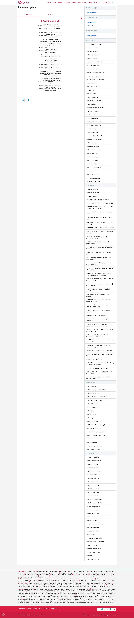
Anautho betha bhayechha (95, 136)
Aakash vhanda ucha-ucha (95, 524)
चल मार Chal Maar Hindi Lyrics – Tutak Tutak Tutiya (99, 212)
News (90, 2)
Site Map (57, 608)
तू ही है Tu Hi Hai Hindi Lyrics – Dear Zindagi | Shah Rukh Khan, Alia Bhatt (99, 346)
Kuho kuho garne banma (95, 499)
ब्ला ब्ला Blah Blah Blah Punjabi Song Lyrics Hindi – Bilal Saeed (100, 319)
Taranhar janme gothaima (95, 538)
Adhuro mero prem (93, 111)
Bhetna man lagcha (93, 157)
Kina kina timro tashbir (94, 100)
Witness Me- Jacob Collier (95, 428)
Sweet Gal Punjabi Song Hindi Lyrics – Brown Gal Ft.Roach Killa (99, 330)
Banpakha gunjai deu (94, 531)
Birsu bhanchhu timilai (94, 164)
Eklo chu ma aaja (92, 153)
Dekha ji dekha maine (94, 192)
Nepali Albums (82, 2)
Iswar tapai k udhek (93, 513)
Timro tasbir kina (93, 118)
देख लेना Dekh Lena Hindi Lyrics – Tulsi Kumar (100, 350)
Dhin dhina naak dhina (94, 69)
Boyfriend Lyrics (92, 411)
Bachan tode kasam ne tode (96, 139)
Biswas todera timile (93, 171)
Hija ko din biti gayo (93, 485)
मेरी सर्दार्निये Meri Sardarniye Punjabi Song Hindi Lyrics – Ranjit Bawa (99, 279)
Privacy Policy (50, 608)
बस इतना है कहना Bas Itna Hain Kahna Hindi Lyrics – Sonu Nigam (99, 269)
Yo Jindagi (91, 90)
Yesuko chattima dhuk (94, 552)
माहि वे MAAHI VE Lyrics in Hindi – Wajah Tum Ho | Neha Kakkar (100, 341)
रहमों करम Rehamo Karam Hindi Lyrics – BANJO (100, 203)
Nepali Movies (92, 22)
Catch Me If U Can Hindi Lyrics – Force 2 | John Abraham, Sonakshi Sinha (100, 305)
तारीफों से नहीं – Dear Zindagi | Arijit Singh (98, 368)
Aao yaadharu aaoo (93, 132)
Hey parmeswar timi (93, 527)
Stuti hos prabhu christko (95, 478)
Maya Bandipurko (93, 97)
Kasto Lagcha (92, 93)
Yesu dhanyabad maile (94, 474)
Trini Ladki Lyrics (93, 407)
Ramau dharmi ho (93, 464)
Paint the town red (93, 439)
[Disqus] (50, 124)
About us (28, 608)
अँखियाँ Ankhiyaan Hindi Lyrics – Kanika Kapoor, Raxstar (99, 355)
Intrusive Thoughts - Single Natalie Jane (99, 435)
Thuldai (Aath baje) (93, 65)
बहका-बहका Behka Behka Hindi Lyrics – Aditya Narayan (99, 218)
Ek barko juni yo (92, 555)
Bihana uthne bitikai (93, 160)
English (74, 2)
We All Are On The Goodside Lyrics (97, 396)
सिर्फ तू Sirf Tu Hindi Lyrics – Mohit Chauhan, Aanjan (99, 253)
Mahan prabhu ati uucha (95, 482)
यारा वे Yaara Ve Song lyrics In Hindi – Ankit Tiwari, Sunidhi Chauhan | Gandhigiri (98, 274)
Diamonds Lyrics (92, 386)
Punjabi (60, 2)
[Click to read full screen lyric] (81, 19)
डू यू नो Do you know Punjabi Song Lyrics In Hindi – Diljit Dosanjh (98, 263)
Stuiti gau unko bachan (94, 460)
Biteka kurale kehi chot (94, 174)
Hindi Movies (92, 26)
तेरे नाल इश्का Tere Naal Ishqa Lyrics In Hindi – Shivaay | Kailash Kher (99, 377)
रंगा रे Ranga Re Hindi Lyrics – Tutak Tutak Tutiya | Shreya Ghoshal (100, 223)
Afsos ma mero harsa (94, 467)
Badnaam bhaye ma (93, 143)
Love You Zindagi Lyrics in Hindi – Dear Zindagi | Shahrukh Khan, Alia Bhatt (100, 363)
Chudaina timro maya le (94, 178)
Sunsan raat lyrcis (93, 534)
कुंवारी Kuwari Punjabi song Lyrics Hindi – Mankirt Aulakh (98, 242)
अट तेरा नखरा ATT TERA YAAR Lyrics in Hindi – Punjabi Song (99, 372)
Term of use (42, 608)
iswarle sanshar (92, 517)
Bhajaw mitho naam (93, 492)
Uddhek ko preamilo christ (95, 503)
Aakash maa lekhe (93, 114)
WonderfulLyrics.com (107, 615)
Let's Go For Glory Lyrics (95, 400)
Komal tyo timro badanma (95, 62)
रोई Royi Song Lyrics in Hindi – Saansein (99, 315)
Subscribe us (40, 615)
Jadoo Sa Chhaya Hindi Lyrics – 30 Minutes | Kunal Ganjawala (99, 284)
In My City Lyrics (92, 414)
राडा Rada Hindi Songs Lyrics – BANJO (98, 199)
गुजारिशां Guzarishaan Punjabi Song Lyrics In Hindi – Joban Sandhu (98, 237)
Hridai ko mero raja (93, 489)
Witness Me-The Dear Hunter (96, 432)
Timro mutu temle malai (94, 44)
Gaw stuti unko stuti (93, 496)
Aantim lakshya (92, 129)
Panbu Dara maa (92, 58)
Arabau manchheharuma (95, 48)
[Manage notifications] (3, 614)
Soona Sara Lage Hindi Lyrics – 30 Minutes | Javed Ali (99, 311)
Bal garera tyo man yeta (94, 146)
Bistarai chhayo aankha (94, 167)
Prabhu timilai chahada (94, 548)
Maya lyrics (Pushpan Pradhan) (96, 72)
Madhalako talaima (93, 520)
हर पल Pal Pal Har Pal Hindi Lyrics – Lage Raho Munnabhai (99, 232)
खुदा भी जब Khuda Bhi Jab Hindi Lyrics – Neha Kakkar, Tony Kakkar (99, 300)
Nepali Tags (97, 2)
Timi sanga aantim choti (94, 125)
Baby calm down (92, 442)
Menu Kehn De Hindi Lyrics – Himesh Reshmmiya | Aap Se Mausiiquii (97, 335)
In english (29, 14)
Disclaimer (35, 608)
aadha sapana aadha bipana (95, 107)
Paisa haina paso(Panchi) (95, 76)
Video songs (106, 2)
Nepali (49, 2)
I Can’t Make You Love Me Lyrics (97, 425)
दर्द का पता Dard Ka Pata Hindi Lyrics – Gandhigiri (101, 227)
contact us (22, 608)
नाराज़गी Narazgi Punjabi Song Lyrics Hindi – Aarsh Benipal (99, 258)
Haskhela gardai (92, 545)
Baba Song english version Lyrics (97, 389)
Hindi (54, 2)
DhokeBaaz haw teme (94, 51)
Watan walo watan (93, 196)
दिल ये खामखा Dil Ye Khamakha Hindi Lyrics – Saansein (98, 295)
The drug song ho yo (94, 181)
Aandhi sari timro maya (94, 121)
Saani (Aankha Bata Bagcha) (96, 79)
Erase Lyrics (91, 418)
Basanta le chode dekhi (94, 150)
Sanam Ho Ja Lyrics (93, 393)
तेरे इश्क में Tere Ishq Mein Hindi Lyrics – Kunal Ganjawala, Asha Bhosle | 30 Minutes (99, 325)
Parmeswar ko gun (93, 559)
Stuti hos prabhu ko (93, 510)
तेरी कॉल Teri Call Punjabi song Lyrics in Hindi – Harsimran (99, 248)
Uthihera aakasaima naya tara (96, 541)
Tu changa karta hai (93, 457)
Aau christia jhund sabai (94, 471)
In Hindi (50, 14)
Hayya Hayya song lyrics (95, 446)
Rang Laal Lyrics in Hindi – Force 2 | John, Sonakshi (98, 290)
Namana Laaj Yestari (93, 55)
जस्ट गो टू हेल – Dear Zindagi (95, 359)
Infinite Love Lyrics (93, 421)
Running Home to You (94, 449)
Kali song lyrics (92, 86)
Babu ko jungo (92, 83)
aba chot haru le (92, 104)
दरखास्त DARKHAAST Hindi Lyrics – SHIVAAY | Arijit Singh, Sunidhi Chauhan (99, 207)
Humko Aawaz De (93, 189)
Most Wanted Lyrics (93, 404)
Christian (67, 2)
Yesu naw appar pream (94, 506)
